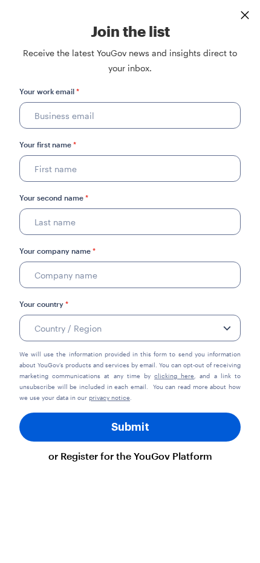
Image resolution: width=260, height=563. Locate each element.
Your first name (47, 144)
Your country (43, 304)
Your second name (53, 197)
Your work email (49, 91)
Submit (130, 427)
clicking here (174, 375)
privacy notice (109, 397)
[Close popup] (244, 15)
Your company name (57, 250)
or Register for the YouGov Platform (130, 456)
